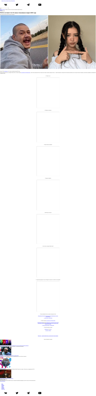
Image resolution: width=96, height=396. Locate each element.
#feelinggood (53, 322)
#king (46, 323)
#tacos (52, 323)
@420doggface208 (40, 322)
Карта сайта (3, 389)
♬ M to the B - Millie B (48, 330)
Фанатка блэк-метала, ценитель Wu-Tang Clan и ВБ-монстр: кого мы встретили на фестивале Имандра (14, 345)
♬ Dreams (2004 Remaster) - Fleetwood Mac (48, 325)
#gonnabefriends (48, 316)
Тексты (2, 386)
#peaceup (48, 323)
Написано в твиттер (3, 368)
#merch (51, 323)
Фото (2, 383)
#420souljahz (48, 322)
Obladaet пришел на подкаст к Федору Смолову (6, 378)
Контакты (3, 388)
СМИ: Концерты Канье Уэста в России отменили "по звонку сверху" (9, 355)
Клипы (2, 384)
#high (57, 323)
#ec (50, 322)
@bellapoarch (46, 329)
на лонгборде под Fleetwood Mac (25, 72)
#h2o (55, 322)
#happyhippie (39, 323)
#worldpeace (43, 323)
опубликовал (6, 71)
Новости (1, 10)
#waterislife (55, 323)
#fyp (50, 329)
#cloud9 (57, 322)
